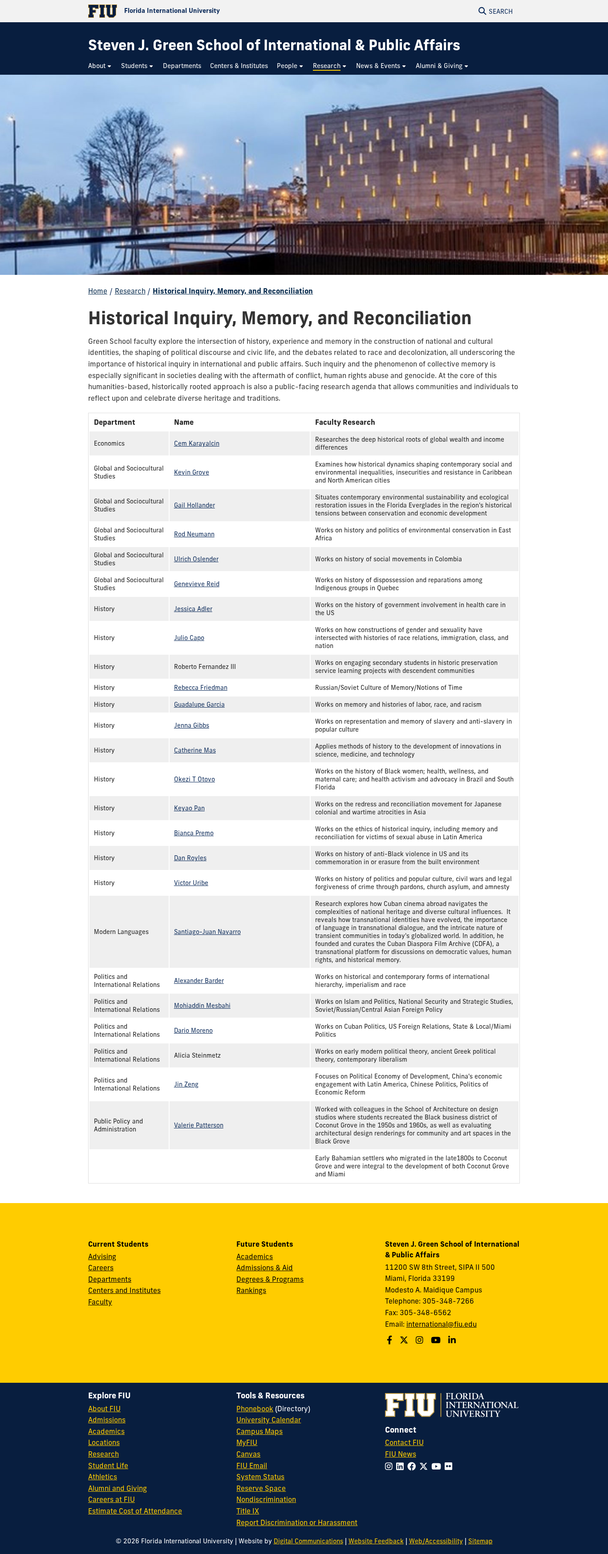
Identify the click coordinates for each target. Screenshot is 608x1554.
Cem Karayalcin (196, 443)
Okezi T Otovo (194, 779)
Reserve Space (261, 1488)
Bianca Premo (194, 833)
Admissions (107, 1419)
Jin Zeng (186, 1084)
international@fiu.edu (441, 1324)
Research (130, 290)
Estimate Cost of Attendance (135, 1510)
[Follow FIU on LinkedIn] (401, 1466)
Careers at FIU (111, 1499)
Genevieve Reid (196, 584)
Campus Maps (259, 1431)
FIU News (400, 1453)
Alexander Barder (199, 981)
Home (97, 290)
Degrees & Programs (270, 1279)
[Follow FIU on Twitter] (425, 1466)
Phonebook (254, 1408)
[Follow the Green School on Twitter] (405, 1340)
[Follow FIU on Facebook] (413, 1466)
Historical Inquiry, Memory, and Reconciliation (233, 290)
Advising (102, 1256)
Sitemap (480, 1541)
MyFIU (246, 1442)
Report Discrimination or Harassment (296, 1522)
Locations (104, 1442)
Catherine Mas (195, 750)
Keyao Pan (189, 808)
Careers (100, 1267)
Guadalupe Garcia (199, 705)
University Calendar (268, 1419)
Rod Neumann (194, 534)
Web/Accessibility (436, 1541)
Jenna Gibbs (191, 725)
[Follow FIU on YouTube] (438, 1466)
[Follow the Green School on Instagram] (420, 1340)
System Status (260, 1476)
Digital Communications (308, 1541)
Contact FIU (404, 1442)
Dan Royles (190, 858)
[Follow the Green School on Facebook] (390, 1340)
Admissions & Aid (264, 1267)
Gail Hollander (194, 505)
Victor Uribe (191, 883)
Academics (254, 1256)
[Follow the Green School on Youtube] (437, 1340)
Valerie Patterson (198, 1125)
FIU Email (251, 1465)
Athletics (102, 1476)
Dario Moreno (193, 1031)
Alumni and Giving (117, 1488)
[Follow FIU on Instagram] (390, 1466)
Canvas (248, 1453)
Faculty (100, 1301)
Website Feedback (376, 1541)
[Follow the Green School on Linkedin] (453, 1340)
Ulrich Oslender (196, 559)
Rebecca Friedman (200, 688)
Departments (109, 1279)
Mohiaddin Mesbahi (202, 1006)
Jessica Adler (193, 609)
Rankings (251, 1290)
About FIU (104, 1408)
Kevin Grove (191, 472)
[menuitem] (100, 66)
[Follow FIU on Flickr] (450, 1466)
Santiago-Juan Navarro (207, 932)
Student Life (108, 1465)
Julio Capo (189, 638)
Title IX (247, 1510)
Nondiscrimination (266, 1499)
